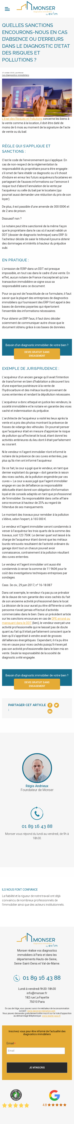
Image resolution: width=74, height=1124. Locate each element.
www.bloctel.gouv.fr (51, 1016)
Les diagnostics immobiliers (15, 75)
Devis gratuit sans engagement (37, 354)
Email (11, 1043)
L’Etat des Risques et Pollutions (22, 118)
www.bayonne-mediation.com (41, 1011)
